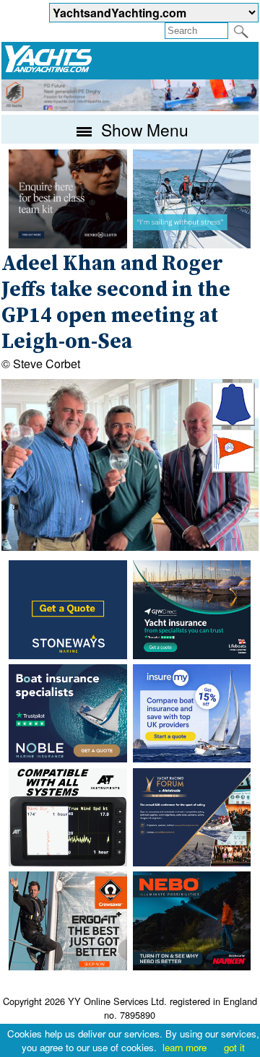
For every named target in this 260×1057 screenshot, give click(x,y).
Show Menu (142, 129)
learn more (184, 1047)
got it (234, 1047)
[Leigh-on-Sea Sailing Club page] (233, 468)
